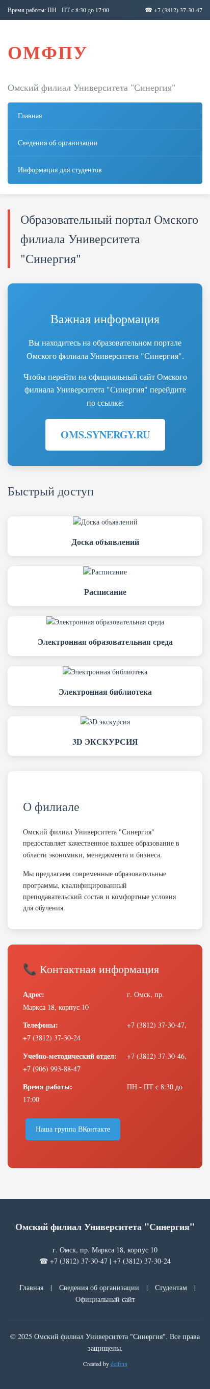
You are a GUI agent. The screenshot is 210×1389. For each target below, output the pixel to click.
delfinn (119, 1363)
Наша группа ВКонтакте (73, 1129)
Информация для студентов (60, 169)
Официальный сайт (105, 1299)
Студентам (171, 1287)
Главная (30, 115)
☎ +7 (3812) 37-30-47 (173, 10)
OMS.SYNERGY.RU (105, 434)
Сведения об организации (58, 142)
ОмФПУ (48, 52)
